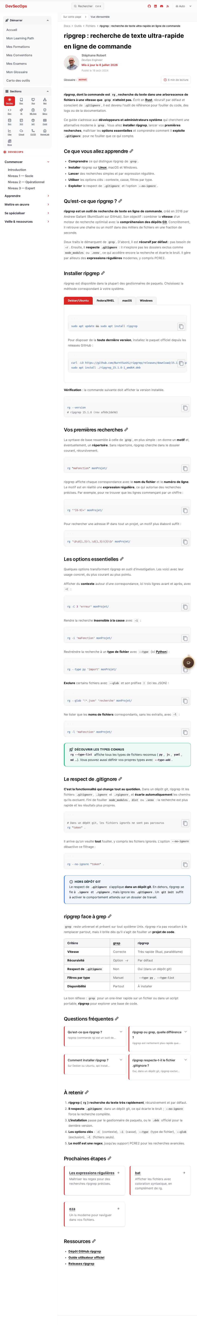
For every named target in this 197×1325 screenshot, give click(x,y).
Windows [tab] (146, 300)
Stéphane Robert (94, 55)
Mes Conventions (19, 55)
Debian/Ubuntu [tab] (78, 300)
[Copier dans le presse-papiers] (181, 327)
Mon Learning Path (20, 38)
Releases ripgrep (81, 1263)
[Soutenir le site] (188, 662)
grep (116, 943)
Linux (102, 167)
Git (164, 222)
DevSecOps (16, 6)
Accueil (11, 30)
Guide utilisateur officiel (86, 1257)
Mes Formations (18, 47)
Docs (67, 26)
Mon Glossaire (17, 72)
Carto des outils (18, 80)
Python (161, 652)
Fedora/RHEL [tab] (105, 300)
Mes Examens (16, 63)
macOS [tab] (127, 300)
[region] (127, 365)
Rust (148, 100)
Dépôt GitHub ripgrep (84, 1251)
